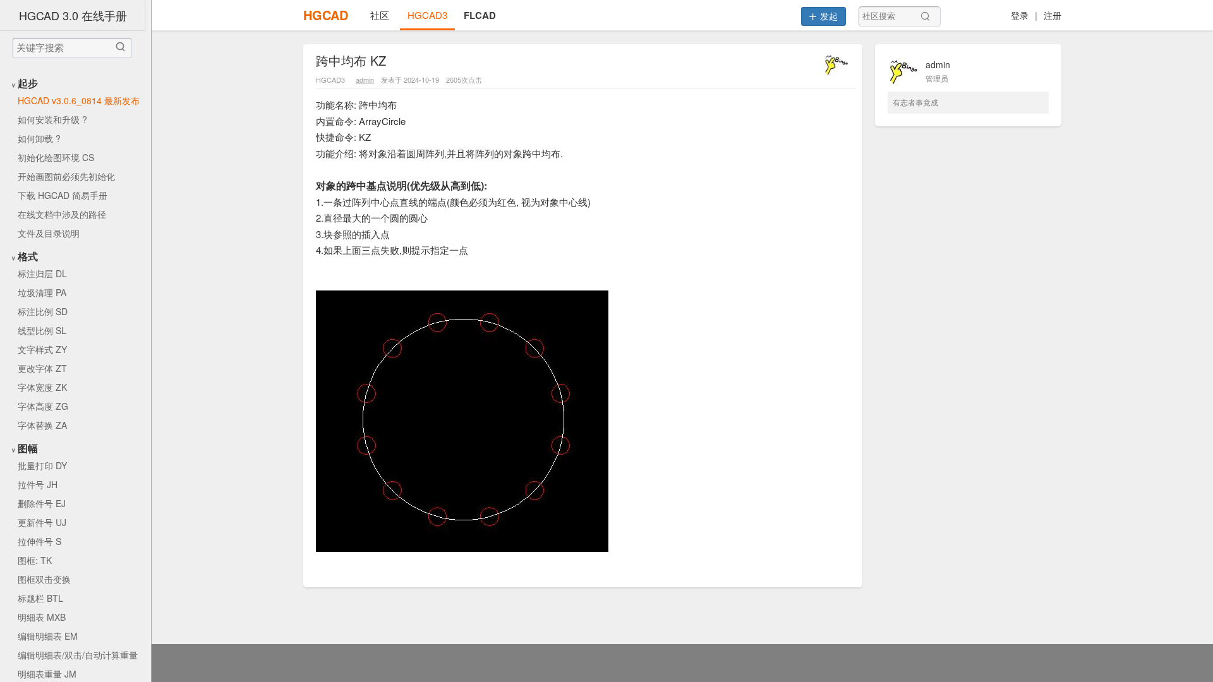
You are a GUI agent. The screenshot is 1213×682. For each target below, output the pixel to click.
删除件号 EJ (42, 503)
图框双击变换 (44, 579)
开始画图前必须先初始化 (66, 176)
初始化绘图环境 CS (56, 157)
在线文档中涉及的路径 (62, 214)
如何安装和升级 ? (52, 119)
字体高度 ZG (43, 406)
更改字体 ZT (42, 368)
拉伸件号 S (39, 541)
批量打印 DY (42, 465)
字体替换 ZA (42, 425)
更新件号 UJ (42, 522)
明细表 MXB (42, 617)
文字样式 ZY (42, 349)
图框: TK (35, 560)
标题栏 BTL (40, 598)
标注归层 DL (42, 273)
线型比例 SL (42, 330)
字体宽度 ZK (42, 387)
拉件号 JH (37, 484)
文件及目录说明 (49, 233)
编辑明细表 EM (48, 636)
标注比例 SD (43, 311)
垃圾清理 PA (42, 292)
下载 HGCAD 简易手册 (62, 195)
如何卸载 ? (39, 138)
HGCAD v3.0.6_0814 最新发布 (79, 100)
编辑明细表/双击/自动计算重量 (78, 655)
